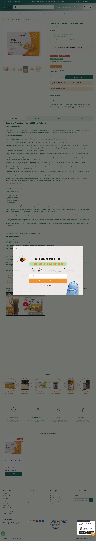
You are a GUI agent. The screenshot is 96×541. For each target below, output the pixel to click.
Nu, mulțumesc (48, 285)
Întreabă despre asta (90, 532)
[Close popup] (93, 522)
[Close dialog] (15, 248)
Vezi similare (82, 532)
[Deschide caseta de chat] (93, 534)
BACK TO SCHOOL (48, 264)
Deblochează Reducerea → (48, 281)
